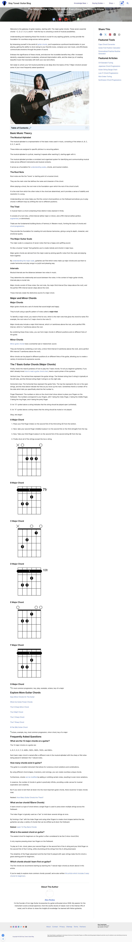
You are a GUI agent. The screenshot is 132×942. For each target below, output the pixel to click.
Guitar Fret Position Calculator (109, 48)
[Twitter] (21, 927)
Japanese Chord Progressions (109, 66)
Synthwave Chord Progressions (109, 80)
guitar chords (42, 44)
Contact (55, 927)
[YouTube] (23, 927)
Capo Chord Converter (106, 44)
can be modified (31, 777)
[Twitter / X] (72, 19)
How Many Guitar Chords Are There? (30, 797)
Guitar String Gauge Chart (107, 70)
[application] (87, 3)
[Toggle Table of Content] (86, 127)
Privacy (62, 927)
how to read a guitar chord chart (36, 371)
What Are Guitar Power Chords (21, 702)
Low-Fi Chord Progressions (108, 73)
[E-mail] (11, 927)
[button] (128, 3)
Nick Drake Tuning (105, 76)
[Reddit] (66, 19)
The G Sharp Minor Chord (19, 707)
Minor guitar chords (17, 344)
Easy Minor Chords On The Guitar (22, 697)
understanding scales (38, 167)
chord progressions (17, 226)
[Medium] (26, 927)
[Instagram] (16, 927)
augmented (14, 218)
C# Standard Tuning (105, 63)
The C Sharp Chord (17, 717)
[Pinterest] (59, 19)
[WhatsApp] (78, 19)
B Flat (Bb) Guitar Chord (19, 727)
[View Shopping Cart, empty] (122, 3)
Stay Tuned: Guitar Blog (19, 3)
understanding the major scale (23, 261)
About (48, 927)
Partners (83, 927)
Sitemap (69, 927)
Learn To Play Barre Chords (27, 827)
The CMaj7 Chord (16, 712)
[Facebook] (53, 19)
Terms (76, 927)
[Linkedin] (18, 927)
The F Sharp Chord (17, 722)
